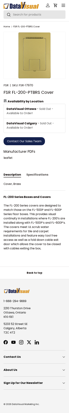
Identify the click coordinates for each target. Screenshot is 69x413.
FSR (6, 85)
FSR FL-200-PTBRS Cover (26, 27)
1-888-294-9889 (15, 301)
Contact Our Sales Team (24, 141)
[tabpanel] (34, 218)
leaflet (8, 158)
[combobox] (34, 14)
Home (7, 27)
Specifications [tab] (37, 175)
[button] (55, 5)
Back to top (34, 273)
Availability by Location (26, 101)
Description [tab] (12, 175)
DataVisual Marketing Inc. (25, 404)
